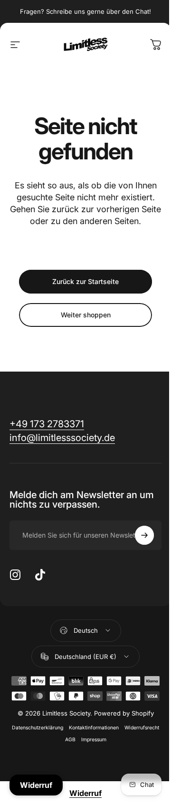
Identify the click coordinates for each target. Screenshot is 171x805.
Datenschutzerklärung (37, 728)
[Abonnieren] (144, 535)
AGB (70, 739)
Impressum (93, 739)
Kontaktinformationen (94, 728)
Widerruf (85, 793)
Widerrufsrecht (141, 728)
